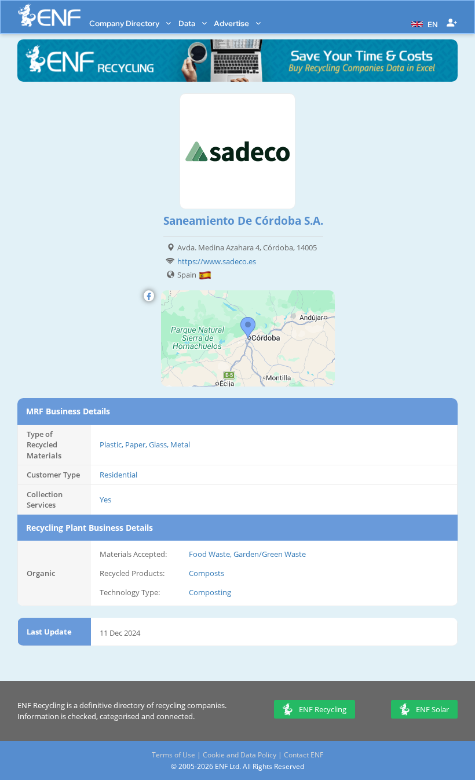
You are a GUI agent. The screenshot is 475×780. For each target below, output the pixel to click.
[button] (423, 23)
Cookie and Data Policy (239, 755)
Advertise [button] (232, 23)
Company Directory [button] (125, 23)
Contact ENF (303, 755)
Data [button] (187, 23)
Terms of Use (173, 755)
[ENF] (49, 15)
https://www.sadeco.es (216, 261)
